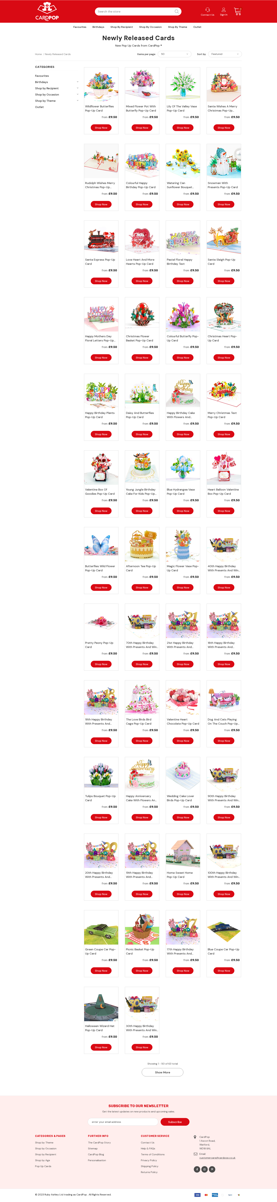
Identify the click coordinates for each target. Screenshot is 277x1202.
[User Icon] (223, 9)
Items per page (146, 54)
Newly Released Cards (58, 54)
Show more (162, 1072)
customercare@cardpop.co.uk (217, 1157)
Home (38, 54)
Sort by (201, 54)
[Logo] (47, 11)
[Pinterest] (212, 1169)
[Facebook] (197, 1169)
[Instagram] (204, 1169)
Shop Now (101, 127)
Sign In (223, 14)
